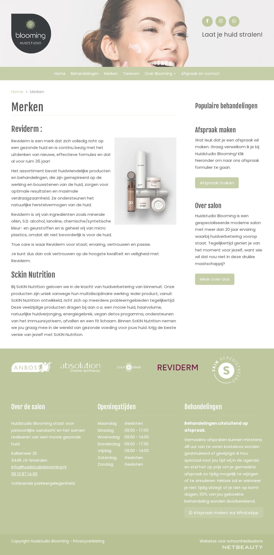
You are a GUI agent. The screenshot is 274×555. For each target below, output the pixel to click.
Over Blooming (158, 73)
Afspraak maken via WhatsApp (226, 512)
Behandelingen (85, 73)
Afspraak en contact (200, 73)
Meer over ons (215, 279)
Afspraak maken (217, 183)
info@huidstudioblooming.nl (38, 467)
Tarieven (131, 73)
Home (60, 73)
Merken (111, 73)
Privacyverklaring (88, 541)
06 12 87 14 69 (24, 474)
